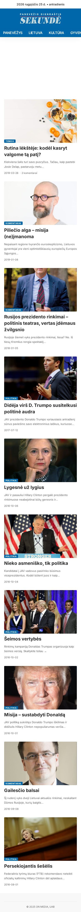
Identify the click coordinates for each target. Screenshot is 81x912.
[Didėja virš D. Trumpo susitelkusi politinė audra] (40, 378)
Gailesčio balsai (21, 790)
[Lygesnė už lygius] (40, 460)
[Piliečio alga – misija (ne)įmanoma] (40, 203)
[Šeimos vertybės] (40, 612)
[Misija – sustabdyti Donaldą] (40, 687)
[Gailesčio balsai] (40, 763)
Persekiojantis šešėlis (28, 866)
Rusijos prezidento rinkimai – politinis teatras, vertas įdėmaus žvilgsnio (39, 323)
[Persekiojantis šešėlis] (40, 839)
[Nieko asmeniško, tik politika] (40, 536)
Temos (10, 141)
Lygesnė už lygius (24, 487)
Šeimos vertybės (22, 639)
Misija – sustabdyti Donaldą (34, 714)
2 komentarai (29, 173)
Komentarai (13, 223)
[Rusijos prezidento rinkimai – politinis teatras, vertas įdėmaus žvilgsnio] (40, 290)
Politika (11, 398)
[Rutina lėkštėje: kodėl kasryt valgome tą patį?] (40, 121)
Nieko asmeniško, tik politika (36, 563)
